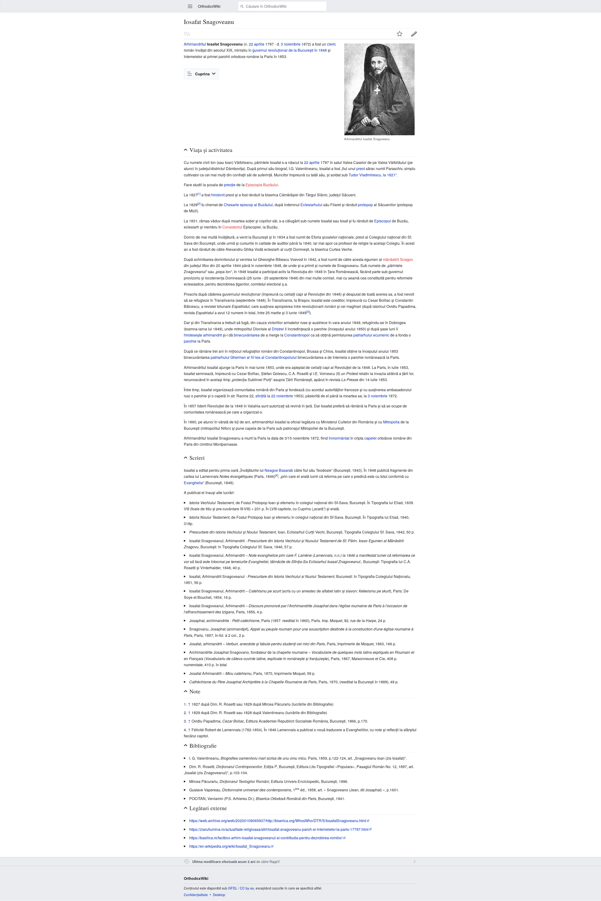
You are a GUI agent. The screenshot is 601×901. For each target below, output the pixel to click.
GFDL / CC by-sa (241, 888)
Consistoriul (232, 227)
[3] (307, 311)
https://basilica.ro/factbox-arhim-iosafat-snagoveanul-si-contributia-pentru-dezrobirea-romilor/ (266, 837)
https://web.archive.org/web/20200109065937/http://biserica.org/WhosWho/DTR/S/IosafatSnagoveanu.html (277, 820)
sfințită (260, 395)
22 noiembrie (282, 395)
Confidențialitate (196, 894)
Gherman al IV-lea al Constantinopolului (263, 357)
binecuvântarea (247, 335)
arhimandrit (212, 335)
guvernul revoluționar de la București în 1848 (289, 50)
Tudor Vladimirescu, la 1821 (372, 175)
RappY (274, 861)
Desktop (219, 894)
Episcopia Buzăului (262, 184)
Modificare (414, 34)
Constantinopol (297, 335)
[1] (198, 193)
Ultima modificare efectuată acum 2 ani (223, 861)
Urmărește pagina (399, 34)
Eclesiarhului (311, 204)
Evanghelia (193, 482)
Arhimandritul (195, 44)
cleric (331, 44)
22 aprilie (256, 44)
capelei (370, 438)
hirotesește (193, 335)
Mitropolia (391, 422)
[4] (276, 475)
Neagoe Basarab (279, 470)
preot (360, 168)
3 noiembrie (290, 44)
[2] (198, 203)
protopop (365, 204)
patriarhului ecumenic (371, 335)
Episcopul (382, 221)
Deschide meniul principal (190, 6)
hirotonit (218, 194)
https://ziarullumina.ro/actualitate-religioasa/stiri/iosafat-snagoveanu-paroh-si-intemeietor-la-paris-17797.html (279, 829)
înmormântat (339, 438)
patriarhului (220, 357)
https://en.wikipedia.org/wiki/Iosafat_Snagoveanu (229, 846)
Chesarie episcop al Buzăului (248, 204)
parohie (190, 341)
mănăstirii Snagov (398, 259)
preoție (229, 184)
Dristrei (278, 329)
